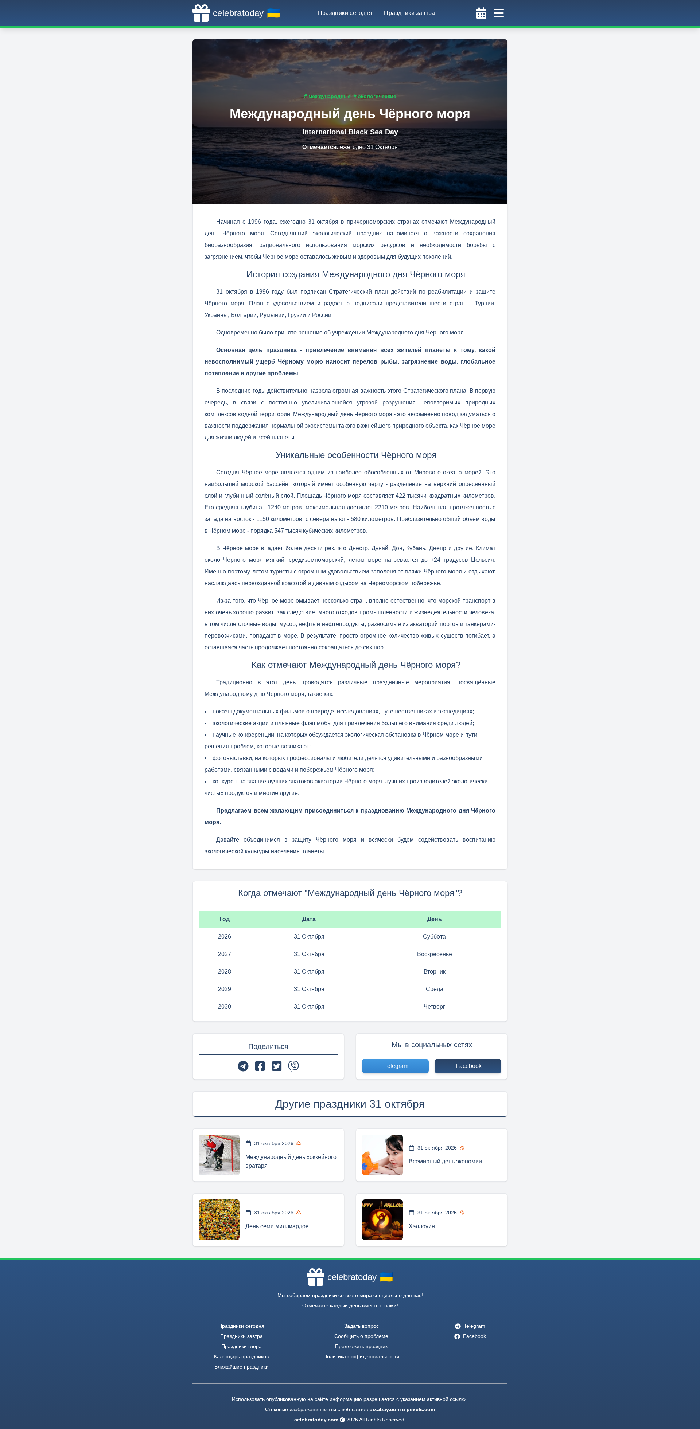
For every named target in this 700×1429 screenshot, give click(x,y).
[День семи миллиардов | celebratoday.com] (219, 1219)
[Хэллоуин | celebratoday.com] (382, 1219)
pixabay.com (385, 1409)
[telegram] (243, 1066)
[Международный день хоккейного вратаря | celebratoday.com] (219, 1155)
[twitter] (276, 1066)
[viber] (293, 1066)
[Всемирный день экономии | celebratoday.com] (382, 1155)
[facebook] (259, 1066)
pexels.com (421, 1409)
